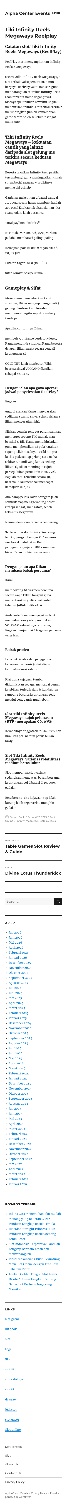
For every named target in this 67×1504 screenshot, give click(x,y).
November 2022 (20, 1149)
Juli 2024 (15, 1048)
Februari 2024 (19, 1073)
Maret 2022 (17, 1174)
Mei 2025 (15, 998)
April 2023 (16, 1123)
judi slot (11, 1409)
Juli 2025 (15, 988)
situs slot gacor (16, 1379)
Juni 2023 (15, 1113)
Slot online (13, 1429)
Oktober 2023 (18, 1093)
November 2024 (20, 1028)
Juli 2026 (15, 932)
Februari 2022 (19, 1179)
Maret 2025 (17, 1008)
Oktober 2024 (18, 1033)
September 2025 (20, 978)
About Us (12, 1464)
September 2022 (20, 1159)
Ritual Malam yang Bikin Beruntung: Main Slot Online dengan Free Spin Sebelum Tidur (35, 1264)
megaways (32, 820)
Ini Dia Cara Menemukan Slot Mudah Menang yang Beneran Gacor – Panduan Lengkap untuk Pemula (35, 1219)
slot (8, 1339)
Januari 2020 (18, 1184)
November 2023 (20, 1088)
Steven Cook (17, 817)
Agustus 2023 (18, 1103)
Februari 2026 (19, 952)
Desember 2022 (20, 1144)
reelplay (44, 820)
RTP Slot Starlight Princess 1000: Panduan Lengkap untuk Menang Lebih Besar (32, 1234)
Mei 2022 (15, 1164)
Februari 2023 (18, 1134)
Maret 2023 (17, 1129)
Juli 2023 (15, 1108)
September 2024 (20, 1038)
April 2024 (16, 1063)
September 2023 (20, 1098)
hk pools (11, 1329)
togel (9, 1349)
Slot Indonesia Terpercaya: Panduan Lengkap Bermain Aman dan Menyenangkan (34, 1249)
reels (53, 820)
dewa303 (11, 1399)
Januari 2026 (18, 957)
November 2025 (20, 967)
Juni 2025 (15, 993)
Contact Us (13, 1473)
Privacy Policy (14, 1482)
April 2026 (16, 947)
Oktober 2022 (18, 1154)
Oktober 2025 (18, 973)
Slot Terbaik (13, 1446)
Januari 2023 (18, 1139)
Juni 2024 (15, 1053)
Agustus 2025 (18, 983)
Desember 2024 (20, 1023)
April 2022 (16, 1169)
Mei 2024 (15, 1058)
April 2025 (16, 1003)
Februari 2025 (19, 1013)
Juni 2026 (16, 937)
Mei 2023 (15, 1118)
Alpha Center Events (27, 13)
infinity (20, 820)
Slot (8, 1359)
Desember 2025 (20, 962)
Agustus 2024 (18, 1043)
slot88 (9, 1369)
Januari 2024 (18, 1078)
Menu (56, 13)
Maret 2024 (17, 1068)
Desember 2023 (20, 1083)
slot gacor (12, 1319)
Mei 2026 (15, 942)
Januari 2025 (18, 1018)
